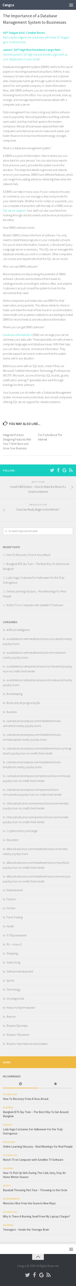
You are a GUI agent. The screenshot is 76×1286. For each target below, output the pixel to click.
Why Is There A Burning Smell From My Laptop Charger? (36, 1216)
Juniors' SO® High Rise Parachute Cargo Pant (32, 50)
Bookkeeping (14, 694)
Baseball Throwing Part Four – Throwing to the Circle (35, 1190)
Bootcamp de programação (23, 703)
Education (12, 840)
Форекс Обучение (17, 1034)
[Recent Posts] (20, 1084)
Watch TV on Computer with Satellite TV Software (34, 605)
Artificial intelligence (18, 630)
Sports (10, 980)
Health (10, 926)
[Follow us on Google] (64, 470)
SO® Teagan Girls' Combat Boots (24, 33)
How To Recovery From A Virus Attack (28, 555)
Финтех (11, 1016)
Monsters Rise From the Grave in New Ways (29, 1203)
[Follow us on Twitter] (52, 470)
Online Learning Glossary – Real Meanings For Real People (38, 1146)
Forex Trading (14, 917)
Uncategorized (15, 998)
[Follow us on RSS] (70, 470)
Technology (13, 989)
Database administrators (17, 335)
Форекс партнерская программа (27, 1044)
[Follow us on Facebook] (58, 470)
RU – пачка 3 (14, 944)
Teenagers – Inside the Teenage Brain (26, 1229)
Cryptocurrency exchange (21, 831)
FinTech (10, 908)
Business (11, 712)
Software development (19, 971)
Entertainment (14, 890)
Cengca (8, 5)
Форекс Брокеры (17, 1025)
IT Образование (16, 935)
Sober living (13, 962)
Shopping (12, 953)
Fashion (11, 899)
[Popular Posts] (55, 1084)
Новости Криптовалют (20, 1007)
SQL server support (14, 210)
